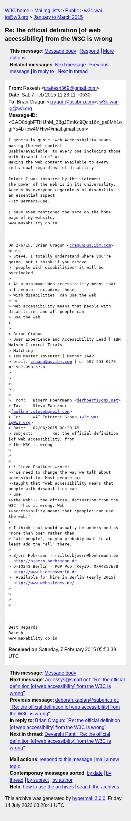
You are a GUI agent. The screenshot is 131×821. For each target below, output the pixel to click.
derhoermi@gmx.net (97, 400)
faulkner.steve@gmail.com (40, 411)
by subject (38, 780)
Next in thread (73, 71)
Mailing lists (47, 10)
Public (72, 10)
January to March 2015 (58, 17)
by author (62, 780)
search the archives (98, 786)
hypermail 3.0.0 (88, 798)
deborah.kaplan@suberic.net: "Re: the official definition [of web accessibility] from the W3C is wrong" (65, 706)
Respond (89, 51)
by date (95, 773)
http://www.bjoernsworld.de (45, 572)
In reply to (43, 71)
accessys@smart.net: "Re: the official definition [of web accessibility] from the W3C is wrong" (67, 686)
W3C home (17, 10)
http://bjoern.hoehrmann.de (45, 561)
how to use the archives (48, 786)
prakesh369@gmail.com (70, 88)
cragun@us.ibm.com (72, 101)
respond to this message (66, 759)
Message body (60, 51)
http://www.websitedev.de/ (43, 583)
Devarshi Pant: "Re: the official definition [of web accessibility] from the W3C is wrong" (60, 741)
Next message (70, 64)
